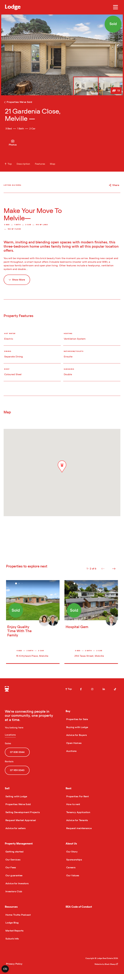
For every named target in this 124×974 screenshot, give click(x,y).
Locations (10, 735)
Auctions (71, 751)
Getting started (14, 851)
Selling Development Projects (22, 812)
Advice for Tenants (77, 820)
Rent (68, 788)
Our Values (72, 875)
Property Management (19, 843)
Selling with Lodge (16, 796)
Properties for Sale (77, 719)
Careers (70, 867)
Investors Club (13, 891)
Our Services (12, 859)
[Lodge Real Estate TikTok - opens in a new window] (115, 689)
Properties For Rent (77, 796)
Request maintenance (79, 828)
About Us (71, 843)
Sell (7, 788)
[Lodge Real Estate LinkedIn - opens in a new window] (103, 689)
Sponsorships (74, 859)
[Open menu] (115, 7)
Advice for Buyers (76, 735)
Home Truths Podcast (18, 915)
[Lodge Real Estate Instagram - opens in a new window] (92, 689)
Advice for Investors (17, 883)
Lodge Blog (12, 923)
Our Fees (10, 867)
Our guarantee (13, 875)
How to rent (73, 804)
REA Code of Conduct (79, 907)
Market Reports (14, 931)
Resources (11, 907)
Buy (68, 711)
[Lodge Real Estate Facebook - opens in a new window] (81, 689)
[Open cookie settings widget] (5, 968)
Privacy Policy (14, 964)
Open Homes (74, 743)
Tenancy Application (78, 812)
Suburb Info (12, 939)
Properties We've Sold (18, 804)
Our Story (72, 851)
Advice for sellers (15, 828)
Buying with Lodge (77, 727)
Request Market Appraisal (20, 820)
